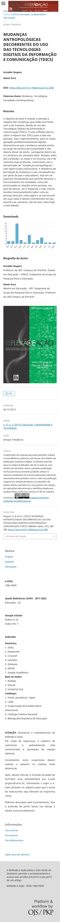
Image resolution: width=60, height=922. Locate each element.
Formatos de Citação (16, 536)
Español (9, 561)
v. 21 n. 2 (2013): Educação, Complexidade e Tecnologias (24, 16)
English (9, 556)
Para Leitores (11, 830)
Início (6, 11)
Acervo (16, 11)
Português (10, 566)
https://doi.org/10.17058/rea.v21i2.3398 (31, 87)
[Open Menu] (3, 3)
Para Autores (11, 835)
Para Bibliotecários (14, 840)
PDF (10, 393)
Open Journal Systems (17, 854)
